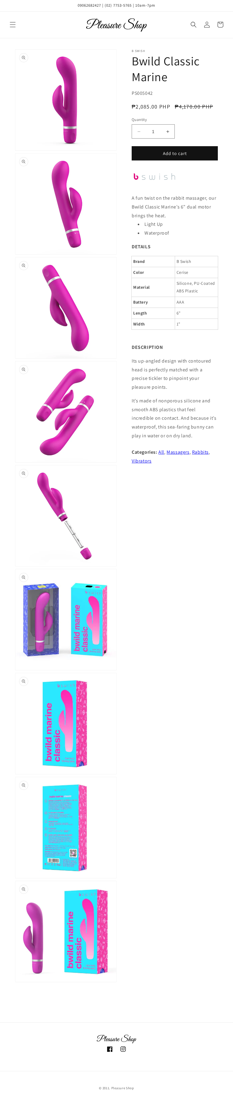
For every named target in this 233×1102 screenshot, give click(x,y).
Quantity (139, 119)
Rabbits (200, 452)
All (161, 452)
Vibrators (141, 461)
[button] (12, 24)
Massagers (178, 452)
